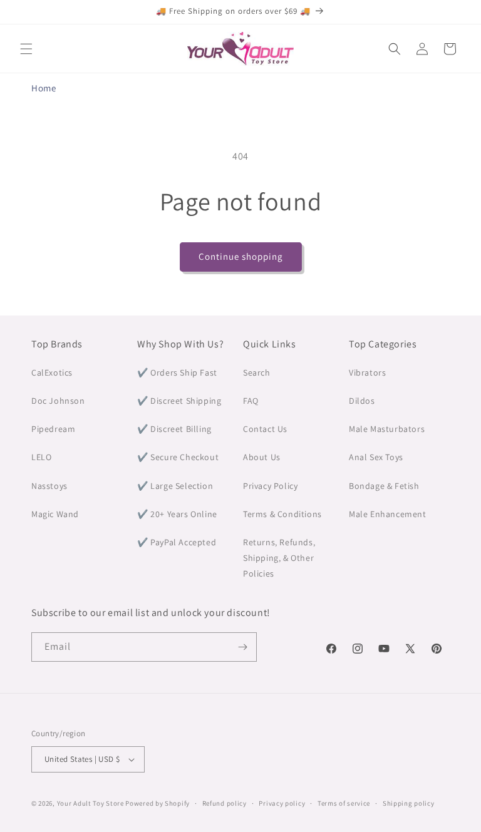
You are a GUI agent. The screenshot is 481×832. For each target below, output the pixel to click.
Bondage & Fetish (384, 485)
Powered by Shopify (157, 803)
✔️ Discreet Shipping (179, 400)
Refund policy (224, 803)
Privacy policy (282, 803)
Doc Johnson (58, 400)
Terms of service (344, 803)
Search (257, 372)
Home (43, 88)
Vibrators (367, 372)
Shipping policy (409, 803)
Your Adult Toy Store (90, 803)
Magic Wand (55, 514)
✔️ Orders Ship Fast (177, 372)
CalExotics (52, 372)
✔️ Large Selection (175, 485)
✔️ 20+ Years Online (177, 514)
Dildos (362, 400)
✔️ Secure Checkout (178, 457)
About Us (262, 457)
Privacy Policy (270, 485)
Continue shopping (241, 256)
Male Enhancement (388, 514)
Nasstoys (49, 485)
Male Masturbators (387, 428)
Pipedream (53, 428)
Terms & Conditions (282, 514)
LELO (41, 457)
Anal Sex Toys (376, 457)
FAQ (251, 400)
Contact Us (265, 428)
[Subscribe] (242, 647)
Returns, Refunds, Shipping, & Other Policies (279, 558)
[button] (26, 49)
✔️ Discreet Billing (174, 428)
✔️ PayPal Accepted (176, 542)
